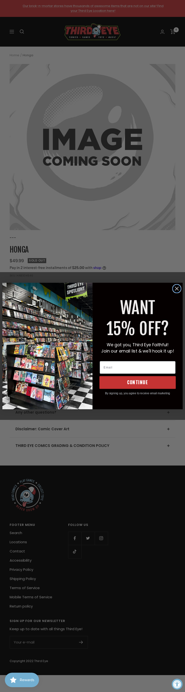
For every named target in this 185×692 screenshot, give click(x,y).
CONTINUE (137, 382)
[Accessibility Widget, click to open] (177, 684)
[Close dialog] (177, 289)
